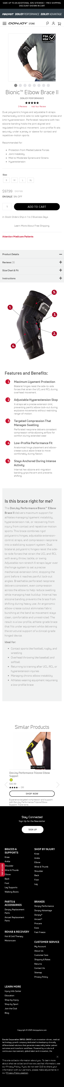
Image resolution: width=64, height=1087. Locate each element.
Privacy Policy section (17, 1072)
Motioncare (10, 940)
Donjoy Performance (44, 906)
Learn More (13, 986)
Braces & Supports (11, 850)
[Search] (49, 23)
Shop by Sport (11, 1004)
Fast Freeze (39, 932)
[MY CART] (59, 24)
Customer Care (41, 955)
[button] (15, 85)
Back (7, 878)
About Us (38, 950)
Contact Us (39, 968)
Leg (36, 884)
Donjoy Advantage (43, 910)
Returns (38, 963)
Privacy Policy (41, 976)
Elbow (8, 874)
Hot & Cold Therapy (14, 936)
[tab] (32, 254)
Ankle (7, 861)
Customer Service (46, 941)
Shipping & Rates (42, 959)
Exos (36, 927)
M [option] (14, 180)
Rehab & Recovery (17, 931)
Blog (7, 1012)
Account (53, 23)
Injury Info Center (13, 991)
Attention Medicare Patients (18, 236)
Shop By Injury (44, 849)
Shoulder (9, 865)
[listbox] (32, 181)
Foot (7, 883)
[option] (32, 769)
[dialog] (32, 1070)
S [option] (6, 180)
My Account (40, 946)
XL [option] (31, 180)
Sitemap (38, 972)
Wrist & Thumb (12, 870)
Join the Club (11, 1008)
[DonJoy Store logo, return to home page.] (21, 23)
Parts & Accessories (13, 903)
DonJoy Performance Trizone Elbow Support (29, 774)
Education (9, 995)
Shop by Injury (12, 999)
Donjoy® (38, 914)
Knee (7, 857)
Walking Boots (12, 891)
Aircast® (38, 919)
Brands (39, 901)
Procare (38, 923)
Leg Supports (11, 887)
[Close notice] (57, 1057)
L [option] (22, 180)
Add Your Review (38, 106)
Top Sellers (2, 869)
